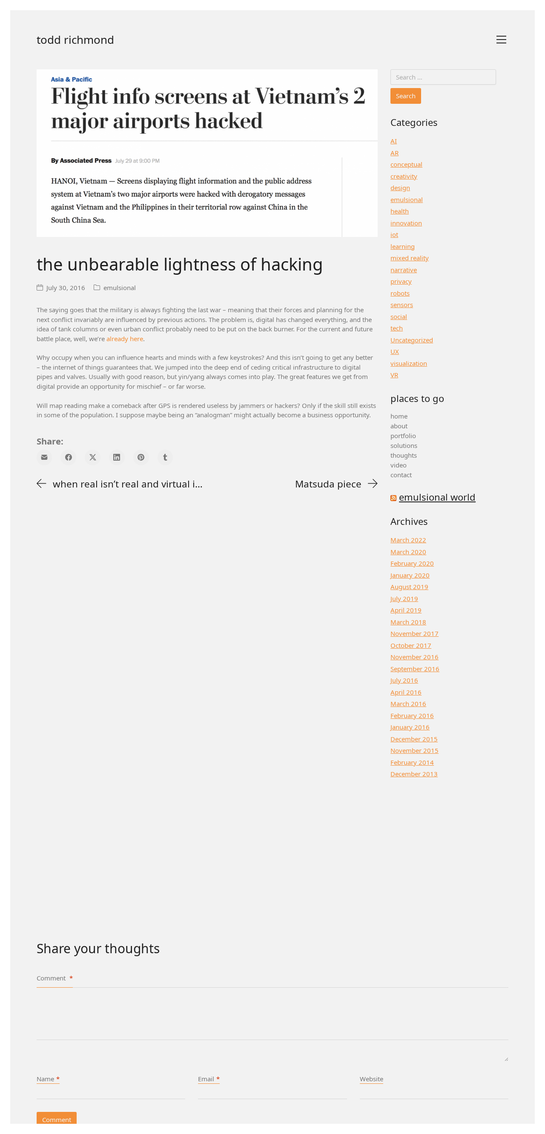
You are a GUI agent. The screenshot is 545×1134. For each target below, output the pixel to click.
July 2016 (404, 680)
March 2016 (408, 703)
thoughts (403, 455)
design (400, 187)
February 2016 (412, 715)
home (398, 416)
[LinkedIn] (117, 457)
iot (394, 234)
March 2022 (408, 540)
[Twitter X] (92, 457)
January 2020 (410, 575)
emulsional (119, 287)
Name (48, 1078)
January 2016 (410, 727)
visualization (408, 363)
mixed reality (409, 258)
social (398, 316)
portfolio (403, 435)
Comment (55, 978)
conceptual (406, 164)
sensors (401, 304)
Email (209, 1078)
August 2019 (409, 586)
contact (401, 475)
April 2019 (406, 610)
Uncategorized (411, 340)
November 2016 (414, 656)
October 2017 (410, 645)
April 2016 (406, 692)
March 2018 (408, 622)
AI (393, 141)
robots (400, 293)
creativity (403, 176)
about (398, 426)
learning (402, 246)
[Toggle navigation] (501, 40)
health (399, 211)
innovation (406, 223)
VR (394, 374)
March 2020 (408, 551)
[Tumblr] (165, 457)
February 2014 (412, 762)
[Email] (44, 457)
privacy (401, 281)
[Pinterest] (141, 457)
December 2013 (414, 773)
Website (371, 1078)
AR (394, 152)
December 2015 (414, 739)
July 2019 (404, 598)
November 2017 (414, 633)
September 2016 (414, 668)
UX (394, 351)
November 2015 (414, 750)
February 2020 (412, 563)
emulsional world (437, 496)
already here (124, 338)
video (398, 465)
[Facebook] (68, 457)
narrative (403, 269)
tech (396, 328)
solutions (403, 445)
